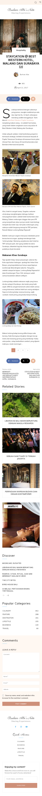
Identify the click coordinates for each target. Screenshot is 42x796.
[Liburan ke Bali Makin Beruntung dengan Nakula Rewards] (21, 405)
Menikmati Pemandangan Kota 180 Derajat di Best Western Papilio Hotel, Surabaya (10, 375)
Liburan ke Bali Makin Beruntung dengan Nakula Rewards (17, 569)
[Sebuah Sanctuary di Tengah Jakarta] (21, 440)
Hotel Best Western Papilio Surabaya (20, 120)
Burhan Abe (24, 74)
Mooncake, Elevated (11, 563)
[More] (33, 99)
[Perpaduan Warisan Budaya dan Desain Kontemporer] (21, 476)
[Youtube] (26, 727)
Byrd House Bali (10, 584)
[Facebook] (15, 727)
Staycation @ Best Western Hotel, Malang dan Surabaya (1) (32, 374)
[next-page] (7, 595)
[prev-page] (3, 595)
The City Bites (9, 580)
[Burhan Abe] (17, 74)
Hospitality (21, 50)
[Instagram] (21, 727)
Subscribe (21, 785)
